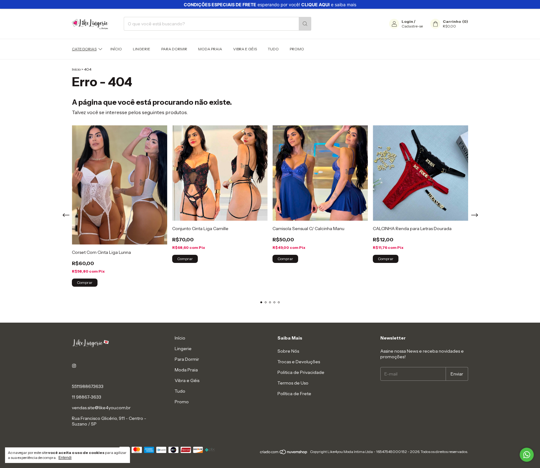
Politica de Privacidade (301, 372)
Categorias (84, 49)
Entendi (65, 457)
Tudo (273, 49)
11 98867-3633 (86, 397)
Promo (297, 49)
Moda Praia (210, 49)
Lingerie (141, 49)
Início (116, 49)
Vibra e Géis (245, 49)
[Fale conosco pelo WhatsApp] (527, 455)
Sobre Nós (288, 351)
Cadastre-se (412, 26)
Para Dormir (174, 49)
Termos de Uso (293, 383)
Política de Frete (294, 393)
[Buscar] (305, 24)
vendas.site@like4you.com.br (101, 407)
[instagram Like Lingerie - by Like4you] (74, 366)
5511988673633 (87, 386)
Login (407, 21)
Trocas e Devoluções (299, 362)
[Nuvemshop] (284, 453)
